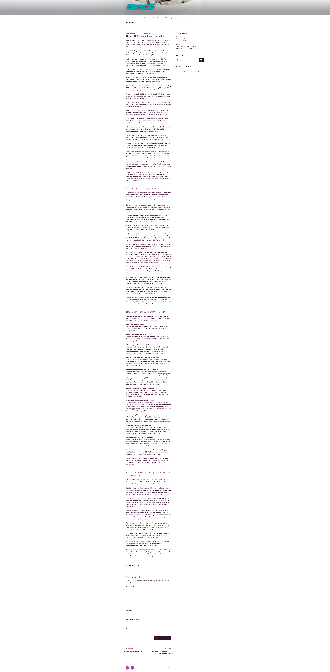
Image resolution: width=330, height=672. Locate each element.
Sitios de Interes (157, 18)
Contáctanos (190, 18)
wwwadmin (148, 33)
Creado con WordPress (165, 668)
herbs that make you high (146, 543)
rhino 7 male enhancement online (149, 174)
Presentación (137, 18)
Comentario (130, 587)
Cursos (146, 18)
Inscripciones (130, 22)
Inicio (127, 18)
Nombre (129, 610)
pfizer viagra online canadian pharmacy (139, 236)
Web (127, 628)
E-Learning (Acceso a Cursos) (174, 18)
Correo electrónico (133, 619)
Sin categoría (134, 565)
